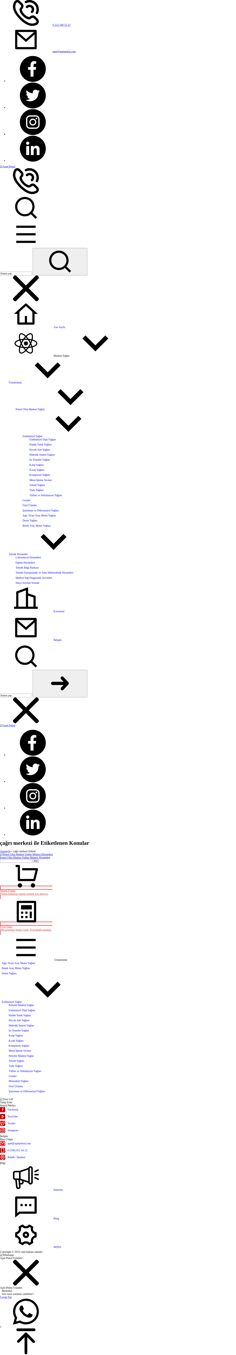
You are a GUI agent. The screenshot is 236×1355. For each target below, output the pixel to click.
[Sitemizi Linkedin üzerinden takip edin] (33, 160)
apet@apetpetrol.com (64, 51)
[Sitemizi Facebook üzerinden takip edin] (33, 80)
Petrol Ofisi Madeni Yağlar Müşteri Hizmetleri (25, 857)
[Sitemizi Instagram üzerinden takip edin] (33, 134)
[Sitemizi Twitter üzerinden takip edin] (33, 107)
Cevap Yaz (6, 1297)
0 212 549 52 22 (61, 24)
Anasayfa (5, 851)
